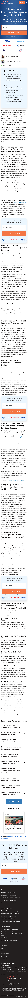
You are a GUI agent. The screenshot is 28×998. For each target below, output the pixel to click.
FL (18, 967)
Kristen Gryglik (15, 56)
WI (16, 974)
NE (24, 969)
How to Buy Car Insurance (8, 892)
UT (5, 974)
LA (6, 969)
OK (17, 972)
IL (24, 967)
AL (2, 967)
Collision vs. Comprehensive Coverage (11, 921)
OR (19, 972)
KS (3, 969)
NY (9, 972)
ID (23, 967)
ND (13, 972)
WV (14, 974)
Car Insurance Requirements (8, 916)
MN (16, 969)
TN (2, 974)
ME (8, 969)
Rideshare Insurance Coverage (9, 940)
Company (4, 946)
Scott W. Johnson (17, 61)
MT (22, 969)
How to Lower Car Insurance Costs (10, 913)
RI (22, 972)
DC (17, 967)
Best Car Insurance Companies (9, 895)
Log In (21, 2)
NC (11, 972)
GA (20, 967)
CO (11, 967)
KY (5, 969)
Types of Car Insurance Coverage (10, 911)
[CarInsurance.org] (7, 2)
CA (9, 967)
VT (7, 974)
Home (4, 836)
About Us (3, 948)
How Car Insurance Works (8, 918)
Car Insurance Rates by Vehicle (9, 903)
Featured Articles (6, 908)
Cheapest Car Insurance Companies (10, 897)
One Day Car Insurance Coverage (9, 929)
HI (22, 967)
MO (20, 969)
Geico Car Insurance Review (8, 937)
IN (26, 967)
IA (1, 969)
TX (4, 974)
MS (18, 969)
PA (21, 972)
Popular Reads (5, 926)
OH (15, 972)
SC (24, 972)
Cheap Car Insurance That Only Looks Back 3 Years (12, 934)
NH (4, 972)
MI (14, 969)
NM (7, 972)
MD (11, 969)
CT (13, 967)
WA (12, 974)
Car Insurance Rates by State (9, 900)
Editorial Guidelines (6, 951)
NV (2, 972)
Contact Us (4, 958)
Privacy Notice (5, 953)
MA (13, 969)
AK (3, 967)
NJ (5, 972)
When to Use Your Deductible (16, 480)
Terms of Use (18, 36)
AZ (5, 967)
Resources (4, 890)
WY (18, 974)
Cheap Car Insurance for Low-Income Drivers (12, 932)
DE (15, 967)
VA (9, 974)
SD (26, 972)
